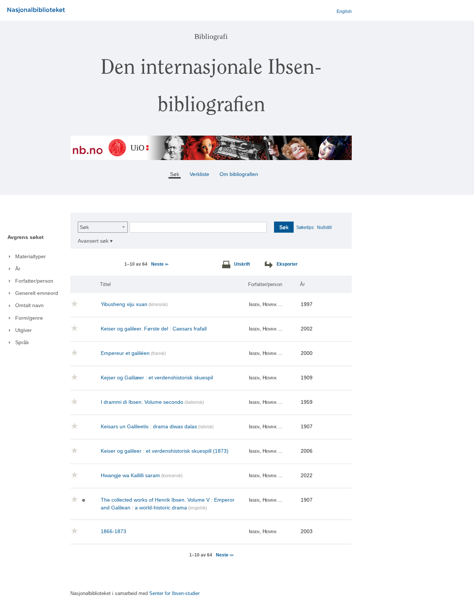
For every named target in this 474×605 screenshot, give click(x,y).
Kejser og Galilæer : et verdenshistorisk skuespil (157, 377)
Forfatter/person (265, 284)
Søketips (305, 227)
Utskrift (242, 264)
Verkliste (199, 174)
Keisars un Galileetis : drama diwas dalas (149, 426)
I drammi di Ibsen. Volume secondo (142, 402)
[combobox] (103, 227)
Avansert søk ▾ (95, 241)
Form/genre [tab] (29, 318)
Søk (84, 227)
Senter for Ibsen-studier (174, 593)
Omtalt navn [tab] (29, 305)
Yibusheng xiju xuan (124, 304)
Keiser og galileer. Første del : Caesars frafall (154, 329)
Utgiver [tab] (23, 330)
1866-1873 (113, 531)
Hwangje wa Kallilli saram (130, 475)
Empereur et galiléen (125, 353)
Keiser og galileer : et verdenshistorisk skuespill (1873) (164, 451)
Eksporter (287, 264)
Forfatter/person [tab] (34, 281)
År (302, 284)
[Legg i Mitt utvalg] (74, 305)
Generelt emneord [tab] (36, 293)
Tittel (105, 284)
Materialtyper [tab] (30, 256)
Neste (159, 264)
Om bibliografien (239, 174)
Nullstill (324, 227)
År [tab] (17, 269)
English (344, 11)
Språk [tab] (22, 342)
